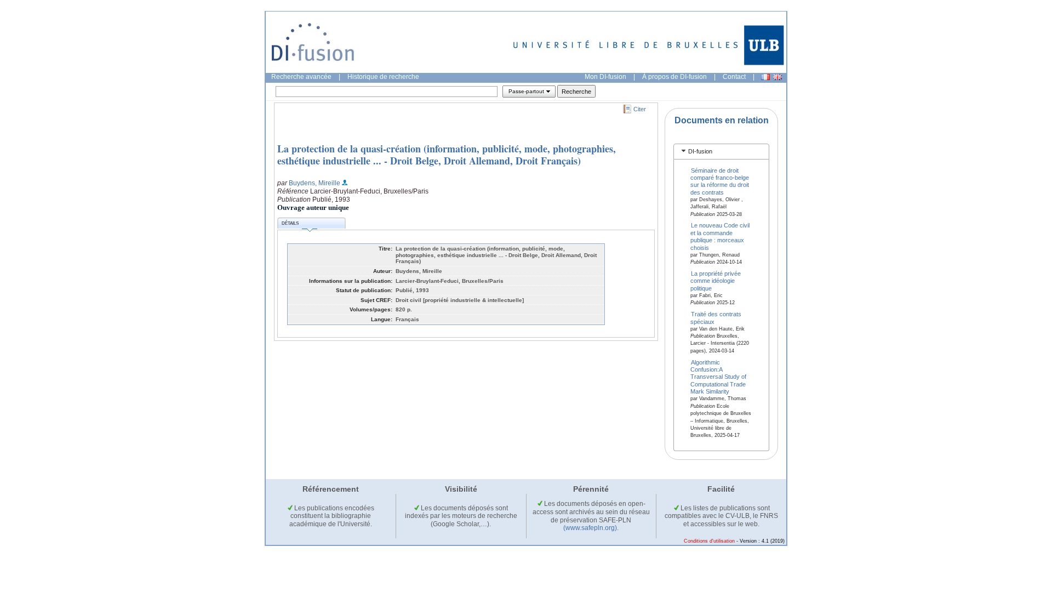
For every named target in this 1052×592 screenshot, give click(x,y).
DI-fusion (700, 151)
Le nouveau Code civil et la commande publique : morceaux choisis (720, 236)
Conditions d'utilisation (709, 541)
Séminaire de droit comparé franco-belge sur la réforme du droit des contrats (719, 181)
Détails (290, 223)
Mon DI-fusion (605, 77)
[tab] (721, 152)
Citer (639, 109)
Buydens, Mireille (314, 183)
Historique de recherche (383, 77)
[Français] (765, 77)
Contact (734, 77)
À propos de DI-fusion (674, 77)
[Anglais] (777, 77)
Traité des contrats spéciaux (716, 318)
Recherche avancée (301, 77)
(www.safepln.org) (590, 528)
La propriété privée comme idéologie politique (715, 281)
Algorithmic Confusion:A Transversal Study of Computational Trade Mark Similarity (718, 376)
